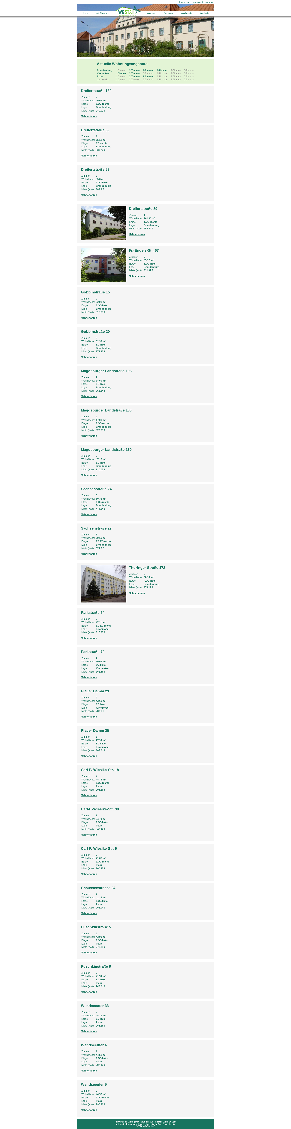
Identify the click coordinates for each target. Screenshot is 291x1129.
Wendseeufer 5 (94, 1084)
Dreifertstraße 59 (95, 130)
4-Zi (162, 70)
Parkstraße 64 (92, 613)
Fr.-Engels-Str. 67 (144, 250)
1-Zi (120, 73)
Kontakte (204, 13)
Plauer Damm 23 (95, 691)
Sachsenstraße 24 (96, 489)
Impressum (184, 2)
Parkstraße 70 (92, 652)
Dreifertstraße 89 (143, 209)
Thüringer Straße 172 (147, 568)
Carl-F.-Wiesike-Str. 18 (100, 770)
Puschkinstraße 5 (96, 927)
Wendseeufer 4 (94, 1045)
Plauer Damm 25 (95, 730)
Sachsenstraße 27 (96, 528)
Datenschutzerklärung (202, 2)
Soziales (168, 13)
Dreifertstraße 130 (96, 91)
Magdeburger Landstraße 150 (106, 450)
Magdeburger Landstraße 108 (106, 371)
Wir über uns (102, 13)
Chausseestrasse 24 (98, 888)
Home (85, 13)
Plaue (100, 76)
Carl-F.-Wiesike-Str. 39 (100, 809)
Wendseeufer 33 (95, 1006)
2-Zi (134, 70)
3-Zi (148, 70)
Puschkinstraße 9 (96, 966)
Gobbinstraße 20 (95, 331)
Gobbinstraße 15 (95, 292)
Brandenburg (104, 70)
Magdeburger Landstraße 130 (106, 410)
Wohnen (151, 13)
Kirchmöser (103, 73)
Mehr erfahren (89, 116)
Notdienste (186, 13)
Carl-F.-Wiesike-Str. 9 (99, 848)
